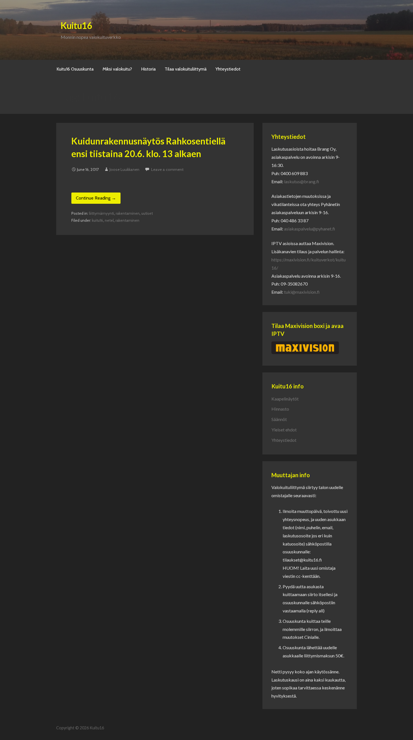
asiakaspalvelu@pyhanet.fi (309, 228)
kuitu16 (97, 220)
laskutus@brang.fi (301, 181)
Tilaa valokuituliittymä (185, 69)
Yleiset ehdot (284, 429)
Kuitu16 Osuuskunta (75, 69)
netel (109, 220)
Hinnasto (280, 408)
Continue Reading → (96, 198)
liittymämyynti (101, 213)
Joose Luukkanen (124, 169)
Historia (148, 69)
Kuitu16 (76, 25)
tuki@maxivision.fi (302, 292)
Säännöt (279, 419)
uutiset (147, 213)
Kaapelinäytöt (285, 398)
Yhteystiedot (227, 69)
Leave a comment (167, 169)
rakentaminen (128, 213)
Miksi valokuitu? (117, 69)
